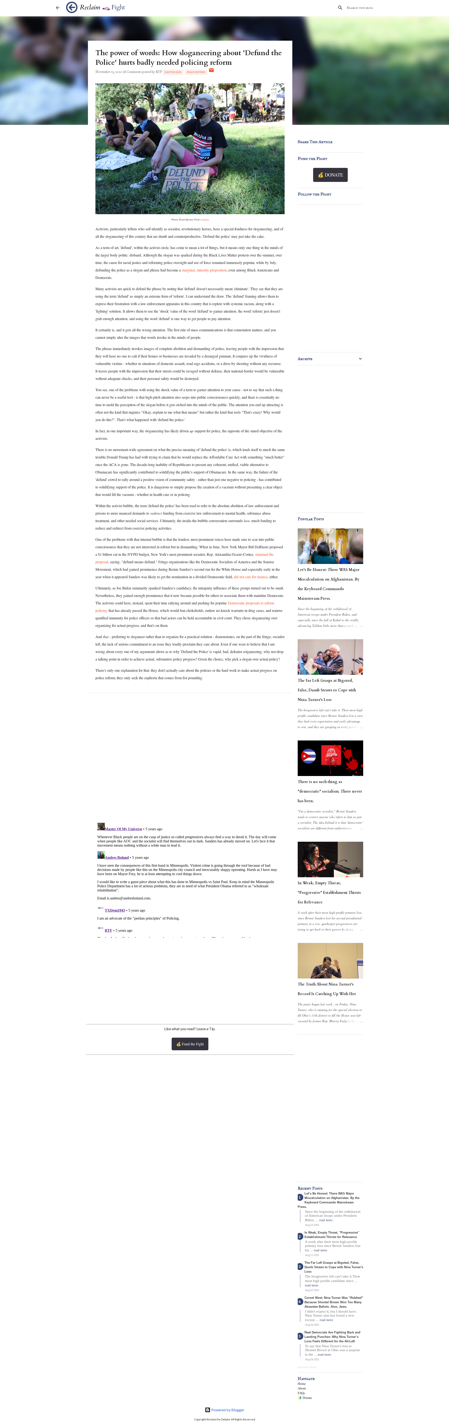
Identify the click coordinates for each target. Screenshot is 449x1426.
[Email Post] (211, 72)
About (302, 1388)
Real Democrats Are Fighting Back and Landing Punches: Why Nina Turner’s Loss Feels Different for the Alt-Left (332, 1337)
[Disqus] (190, 758)
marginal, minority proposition (204, 269)
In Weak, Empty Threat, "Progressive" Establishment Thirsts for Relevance (329, 893)
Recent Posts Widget (307, 1367)
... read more (324, 1220)
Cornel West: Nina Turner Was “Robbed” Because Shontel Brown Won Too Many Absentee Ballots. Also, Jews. (333, 1302)
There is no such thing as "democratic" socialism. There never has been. (330, 791)
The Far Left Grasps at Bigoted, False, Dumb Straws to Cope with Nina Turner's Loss (327, 690)
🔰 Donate (305, 1397)
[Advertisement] (190, 980)
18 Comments (132, 72)
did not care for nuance (251, 576)
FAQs (301, 1393)
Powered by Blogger (227, 1410)
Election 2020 (173, 72)
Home (302, 1383)
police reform (196, 72)
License (204, 219)
